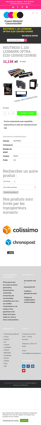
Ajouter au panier (27, 113)
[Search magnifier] (25, 40)
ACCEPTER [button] (24, 420)
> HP (4, 342)
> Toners (6, 337)
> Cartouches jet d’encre (11, 334)
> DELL (5, 363)
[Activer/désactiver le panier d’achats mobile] (33, 13)
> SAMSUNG (7, 355)
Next (36, 85)
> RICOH (6, 358)
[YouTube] (23, 370)
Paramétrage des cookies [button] (11, 420)
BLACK (16, 156)
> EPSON (6, 350)
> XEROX (6, 361)
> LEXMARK (7, 347)
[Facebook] (28, 366)
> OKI (5, 366)
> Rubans (6, 339)
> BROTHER (7, 353)
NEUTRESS (17, 141)
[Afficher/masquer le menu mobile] (37, 13)
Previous (4, 85)
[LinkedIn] (23, 366)
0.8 (15, 160)
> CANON (6, 345)
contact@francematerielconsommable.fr (20, 3)
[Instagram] (32, 366)
